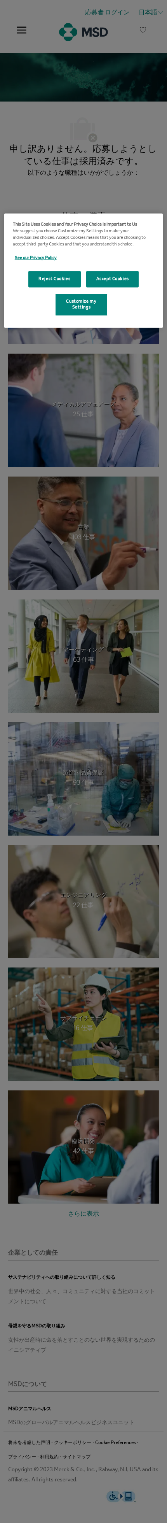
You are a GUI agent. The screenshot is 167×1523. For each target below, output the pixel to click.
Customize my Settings (81, 304)
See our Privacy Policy (36, 257)
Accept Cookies (112, 278)
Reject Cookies (54, 278)
